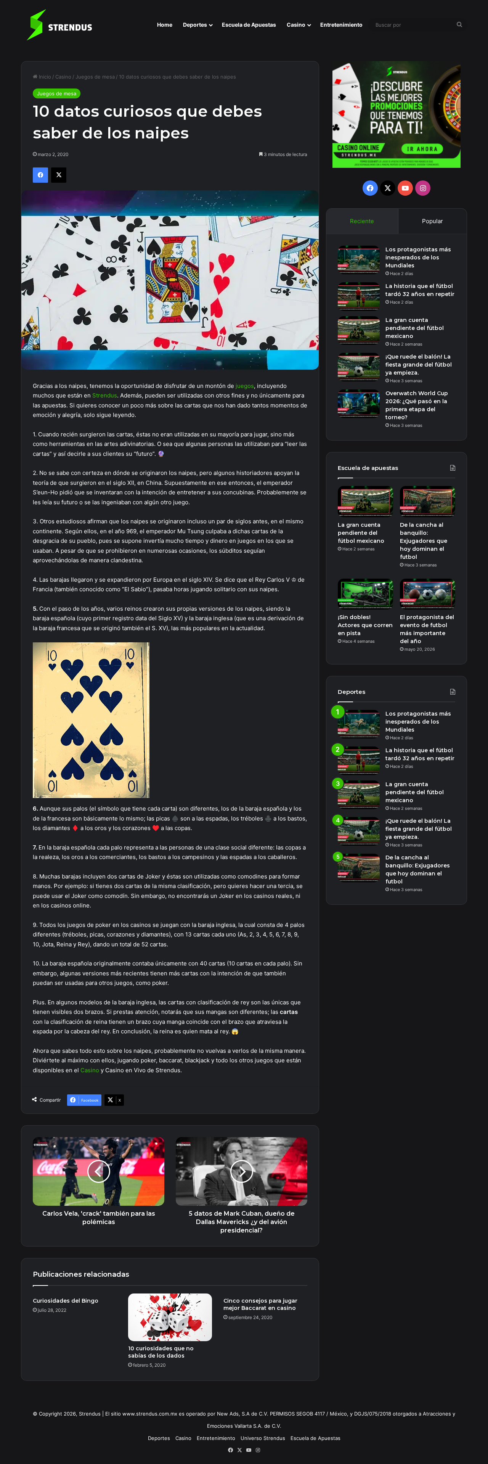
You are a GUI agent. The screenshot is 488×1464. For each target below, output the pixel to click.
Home (164, 24)
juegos (245, 385)
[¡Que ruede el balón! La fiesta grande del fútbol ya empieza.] (359, 367)
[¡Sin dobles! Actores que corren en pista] (365, 594)
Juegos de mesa (95, 77)
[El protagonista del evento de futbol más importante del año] (427, 594)
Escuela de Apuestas (249, 24)
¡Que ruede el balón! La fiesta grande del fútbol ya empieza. (418, 364)
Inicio (44, 77)
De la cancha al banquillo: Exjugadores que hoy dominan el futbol (423, 540)
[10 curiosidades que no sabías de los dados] (170, 1317)
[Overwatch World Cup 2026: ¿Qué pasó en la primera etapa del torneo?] (359, 403)
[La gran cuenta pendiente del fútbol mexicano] (359, 330)
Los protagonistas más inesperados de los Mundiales (418, 257)
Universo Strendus (263, 1438)
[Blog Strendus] (59, 25)
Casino (296, 24)
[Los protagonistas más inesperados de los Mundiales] (359, 260)
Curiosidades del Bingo (65, 1300)
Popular (432, 221)
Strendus (104, 395)
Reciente (362, 221)
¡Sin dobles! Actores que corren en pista (365, 625)
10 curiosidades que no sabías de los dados (161, 1352)
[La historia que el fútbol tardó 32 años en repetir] (359, 296)
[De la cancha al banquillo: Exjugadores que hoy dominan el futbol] (427, 501)
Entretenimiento (341, 24)
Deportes (195, 24)
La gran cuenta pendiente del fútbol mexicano (414, 328)
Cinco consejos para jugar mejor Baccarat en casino (260, 1304)
